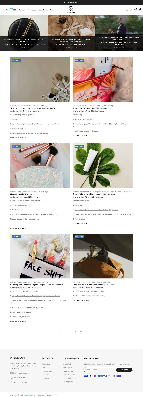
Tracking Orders (68, 371)
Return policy (67, 378)
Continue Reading (17, 138)
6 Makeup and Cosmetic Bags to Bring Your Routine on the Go (36, 284)
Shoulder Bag (23, 42)
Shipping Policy (68, 367)
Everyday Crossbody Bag (23, 39)
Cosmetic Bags (15, 192)
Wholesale (45, 378)
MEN (14, 10)
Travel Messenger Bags (132, 37)
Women (9, 10)
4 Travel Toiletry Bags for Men (71, 45)
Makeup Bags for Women (21, 194)
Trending (22, 10)
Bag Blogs (16, 60)
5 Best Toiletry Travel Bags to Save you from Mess (94, 194)
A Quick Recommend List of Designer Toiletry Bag (91, 192)
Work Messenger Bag (119, 39)
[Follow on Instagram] (18, 382)
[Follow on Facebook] (11, 382)
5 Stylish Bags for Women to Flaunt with (24, 45)
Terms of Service (69, 375)
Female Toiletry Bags (24, 106)
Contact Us (32, 10)
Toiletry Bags (64, 42)
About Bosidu (43, 10)
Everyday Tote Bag (37, 39)
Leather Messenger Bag (116, 37)
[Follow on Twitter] (15, 382)
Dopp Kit (65, 39)
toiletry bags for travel (76, 42)
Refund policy (68, 382)
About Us (45, 375)
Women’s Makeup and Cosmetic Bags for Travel (93, 284)
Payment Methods (48, 371)
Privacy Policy (67, 364)
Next (81, 331)
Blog (51, 10)
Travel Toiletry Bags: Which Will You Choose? (92, 108)
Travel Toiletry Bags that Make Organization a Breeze (32, 108)
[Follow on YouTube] (26, 382)
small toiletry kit (86, 39)
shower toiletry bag (74, 39)
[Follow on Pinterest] (22, 382)
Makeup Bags (43, 192)
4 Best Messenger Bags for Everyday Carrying (119, 44)
